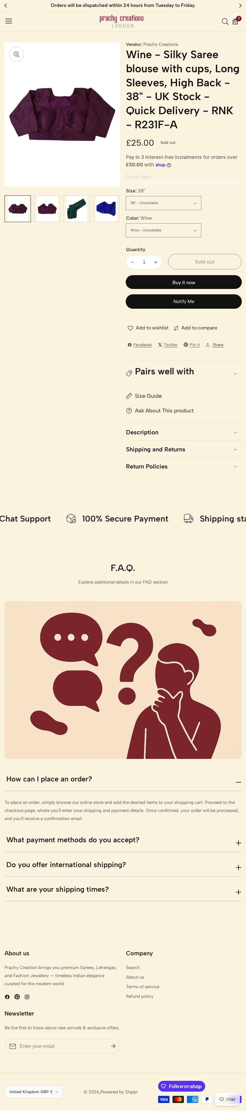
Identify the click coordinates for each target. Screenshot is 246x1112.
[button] (184, 373)
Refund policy (140, 996)
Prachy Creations (160, 44)
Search (133, 967)
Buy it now (183, 282)
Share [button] (218, 344)
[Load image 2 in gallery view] (47, 208)
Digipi (131, 1092)
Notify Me (183, 301)
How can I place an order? (49, 779)
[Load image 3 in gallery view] (77, 208)
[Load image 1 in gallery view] (17, 208)
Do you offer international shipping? (66, 864)
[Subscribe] (113, 1046)
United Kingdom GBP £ (31, 1091)
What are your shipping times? (57, 889)
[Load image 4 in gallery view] (106, 208)
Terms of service (142, 986)
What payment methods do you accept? (73, 839)
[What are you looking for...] (226, 21)
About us (135, 977)
